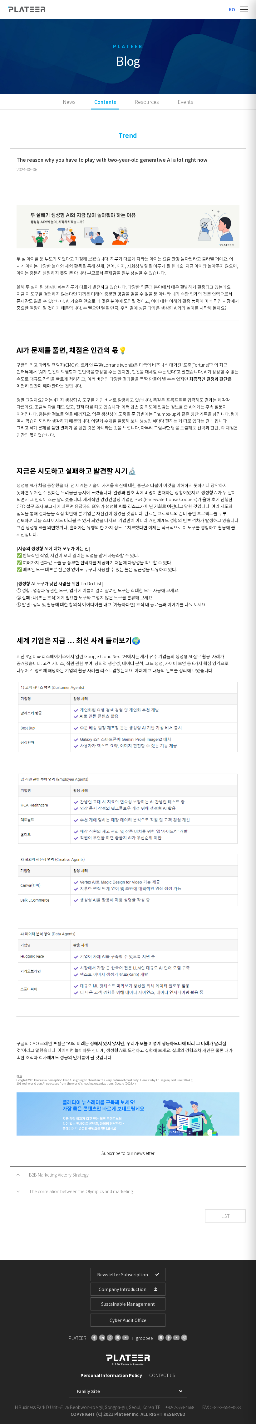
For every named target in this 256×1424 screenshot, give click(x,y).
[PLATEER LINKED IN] (102, 1338)
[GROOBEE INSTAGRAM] (184, 1338)
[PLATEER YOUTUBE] (125, 1338)
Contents (105, 101)
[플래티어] (26, 9)
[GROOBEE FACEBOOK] (168, 1338)
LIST (225, 1216)
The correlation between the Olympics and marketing (81, 1191)
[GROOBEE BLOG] (161, 1338)
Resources (147, 101)
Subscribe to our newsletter (128, 1153)
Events (185, 101)
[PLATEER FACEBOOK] (94, 1338)
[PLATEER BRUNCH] (110, 1338)
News (69, 101)
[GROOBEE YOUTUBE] (176, 1338)
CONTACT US (162, 1375)
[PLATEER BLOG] (118, 1338)
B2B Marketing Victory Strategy (59, 1175)
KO (232, 9)
